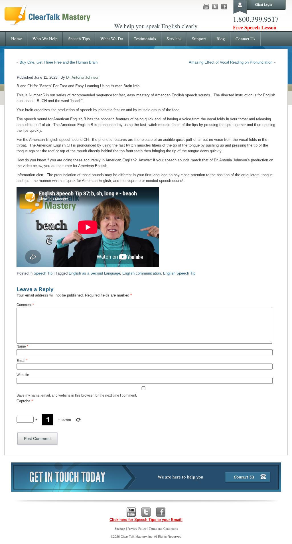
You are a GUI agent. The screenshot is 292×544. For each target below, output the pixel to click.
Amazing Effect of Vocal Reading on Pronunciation (230, 62)
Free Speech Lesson (254, 27)
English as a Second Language (94, 273)
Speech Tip (43, 273)
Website (23, 375)
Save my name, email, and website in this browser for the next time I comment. (77, 395)
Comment (25, 305)
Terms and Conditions (163, 528)
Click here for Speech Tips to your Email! (146, 519)
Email (22, 361)
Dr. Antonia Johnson (82, 77)
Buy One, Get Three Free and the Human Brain (59, 62)
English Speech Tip (179, 273)
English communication (141, 273)
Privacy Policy (137, 528)
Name (22, 346)
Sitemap (120, 528)
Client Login (263, 4)
